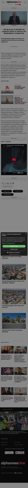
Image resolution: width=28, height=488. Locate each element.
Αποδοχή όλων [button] (14, 246)
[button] (14, 243)
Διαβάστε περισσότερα (18, 241)
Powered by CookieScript (14, 254)
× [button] (25, 233)
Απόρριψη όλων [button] (14, 249)
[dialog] (14, 244)
